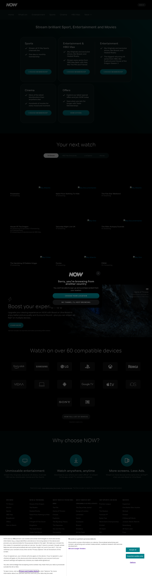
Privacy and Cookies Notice (29, 571)
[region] (76, 556)
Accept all (132, 550)
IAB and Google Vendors (77, 549)
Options (133, 562)
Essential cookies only (135, 556)
